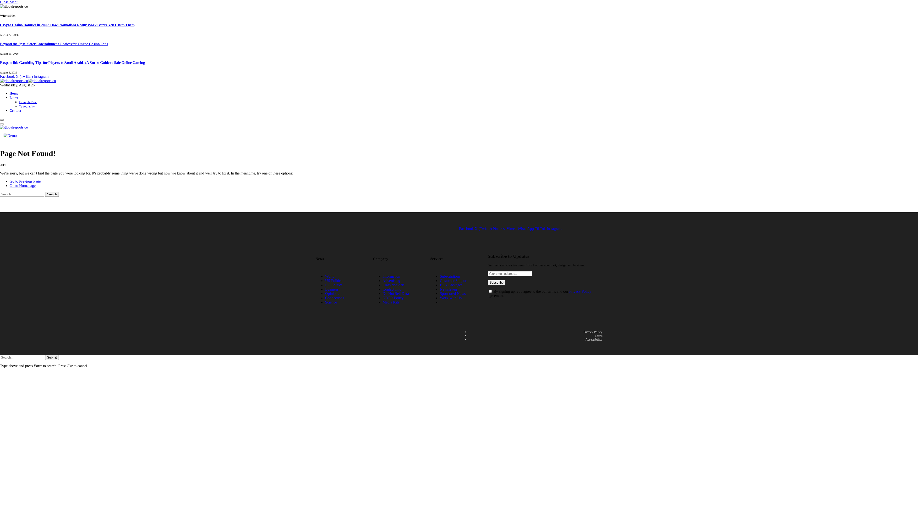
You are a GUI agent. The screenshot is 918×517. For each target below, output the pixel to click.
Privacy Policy (580, 291)
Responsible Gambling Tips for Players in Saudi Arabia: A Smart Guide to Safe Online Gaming (72, 63)
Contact (15, 110)
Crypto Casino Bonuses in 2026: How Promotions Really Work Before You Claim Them (67, 25)
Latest (14, 98)
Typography (27, 106)
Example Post (28, 102)
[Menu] (2, 120)
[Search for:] (22, 194)
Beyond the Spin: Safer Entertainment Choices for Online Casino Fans (54, 44)
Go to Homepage (23, 186)
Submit (52, 357)
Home (14, 93)
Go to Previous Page (25, 181)
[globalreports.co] (28, 81)
